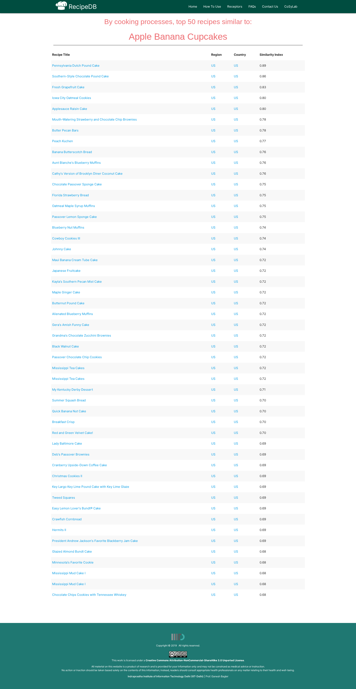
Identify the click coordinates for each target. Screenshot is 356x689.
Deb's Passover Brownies (70, 454)
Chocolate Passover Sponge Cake (77, 184)
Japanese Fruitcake (66, 271)
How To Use (212, 6)
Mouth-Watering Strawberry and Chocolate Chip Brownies (94, 119)
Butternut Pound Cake (68, 303)
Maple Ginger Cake (66, 292)
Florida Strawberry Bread (70, 195)
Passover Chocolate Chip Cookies (77, 357)
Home (193, 6)
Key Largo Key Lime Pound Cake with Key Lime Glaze (90, 487)
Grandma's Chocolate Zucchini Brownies (81, 335)
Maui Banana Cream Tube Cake (75, 260)
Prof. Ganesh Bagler (217, 676)
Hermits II (59, 530)
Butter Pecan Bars (65, 130)
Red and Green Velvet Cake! (72, 433)
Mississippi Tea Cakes (68, 368)
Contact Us (270, 6)
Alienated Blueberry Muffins (72, 314)
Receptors (234, 6)
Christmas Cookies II (67, 476)
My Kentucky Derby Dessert (72, 390)
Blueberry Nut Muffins (68, 227)
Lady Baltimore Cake (67, 443)
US (213, 65)
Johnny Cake (61, 249)
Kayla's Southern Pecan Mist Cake (77, 282)
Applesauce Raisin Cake (69, 109)
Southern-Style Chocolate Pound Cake (80, 76)
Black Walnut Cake (65, 346)
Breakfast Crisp (63, 422)
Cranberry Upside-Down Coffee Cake (79, 465)
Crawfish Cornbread (67, 519)
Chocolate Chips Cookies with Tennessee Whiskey (89, 595)
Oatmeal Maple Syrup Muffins (73, 206)
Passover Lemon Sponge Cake (74, 217)
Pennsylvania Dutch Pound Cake (76, 65)
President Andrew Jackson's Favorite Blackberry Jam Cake (95, 541)
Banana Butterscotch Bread (72, 152)
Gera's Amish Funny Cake (70, 325)
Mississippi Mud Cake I (68, 573)
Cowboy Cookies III (66, 238)
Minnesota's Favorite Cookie (73, 562)
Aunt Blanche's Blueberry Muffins (76, 163)
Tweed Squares (63, 498)
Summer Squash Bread (69, 400)
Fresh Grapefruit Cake (68, 87)
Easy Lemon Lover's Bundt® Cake (76, 508)
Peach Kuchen (62, 141)
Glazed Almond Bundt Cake (72, 551)
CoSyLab (290, 6)
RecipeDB (82, 6)
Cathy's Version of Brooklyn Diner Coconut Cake (87, 173)
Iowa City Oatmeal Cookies (71, 98)
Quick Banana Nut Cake (69, 411)
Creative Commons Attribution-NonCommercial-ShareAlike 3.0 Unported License (195, 660)
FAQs (252, 6)
